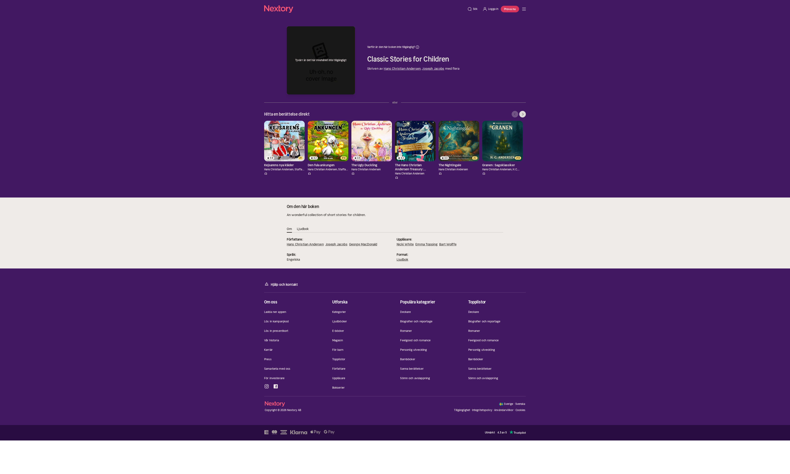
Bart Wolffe (448, 244)
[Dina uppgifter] (417, 47)
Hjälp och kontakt (284, 284)
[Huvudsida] (524, 9)
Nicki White (405, 244)
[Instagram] (266, 386)
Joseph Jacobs (433, 68)
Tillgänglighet (462, 410)
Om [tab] (289, 229)
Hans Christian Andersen (402, 68)
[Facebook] (275, 386)
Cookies (520, 410)
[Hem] (364, 9)
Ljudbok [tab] (303, 229)
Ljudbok (402, 259)
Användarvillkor (504, 410)
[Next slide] (522, 114)
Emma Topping (426, 244)
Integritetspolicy (482, 410)
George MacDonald (363, 244)
